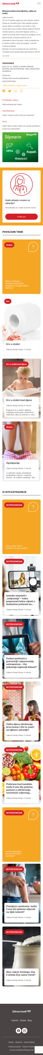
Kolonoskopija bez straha (12, 104)
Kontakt (11, 1042)
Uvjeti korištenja (29, 1042)
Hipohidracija (8, 110)
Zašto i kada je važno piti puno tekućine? (18, 115)
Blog (30, 1020)
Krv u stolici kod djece (16, 364)
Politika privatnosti (14, 1047)
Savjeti (23, 1020)
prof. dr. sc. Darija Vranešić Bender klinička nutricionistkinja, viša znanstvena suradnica (21, 68)
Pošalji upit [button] (21, 217)
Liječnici (15, 1020)
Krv (7, 301)
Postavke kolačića (28, 1047)
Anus (4, 121)
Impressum (18, 1042)
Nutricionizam (14, 504)
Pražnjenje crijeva (10, 100)
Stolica (9, 244)
